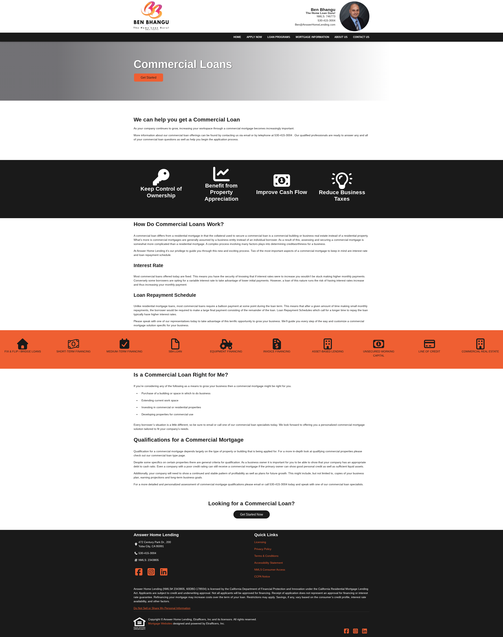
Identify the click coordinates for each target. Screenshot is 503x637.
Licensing (260, 542)
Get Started (148, 77)
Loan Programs (278, 37)
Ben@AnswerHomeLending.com (315, 24)
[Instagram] (151, 572)
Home (237, 37)
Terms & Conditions (266, 555)
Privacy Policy (262, 549)
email (257, 484)
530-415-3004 (326, 20)
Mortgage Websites (160, 623)
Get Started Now (251, 514)
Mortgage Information (312, 37)
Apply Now (254, 37)
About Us (341, 37)
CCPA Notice (262, 576)
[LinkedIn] (164, 572)
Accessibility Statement (268, 562)
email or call (214, 424)
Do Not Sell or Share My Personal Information (162, 608)
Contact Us (361, 37)
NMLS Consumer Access (269, 569)
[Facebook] (139, 572)
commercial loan (161, 455)
